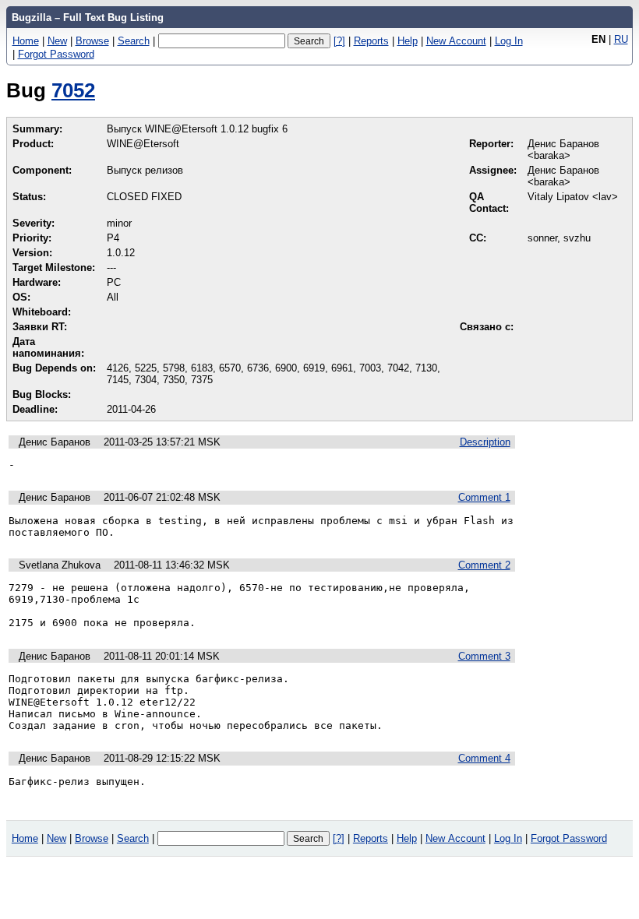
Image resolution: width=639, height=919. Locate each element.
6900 (286, 368)
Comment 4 (484, 758)
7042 (398, 368)
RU (621, 39)
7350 (174, 380)
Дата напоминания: (48, 347)
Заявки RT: (39, 327)
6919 (314, 368)
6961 (342, 368)
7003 (370, 368)
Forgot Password (56, 54)
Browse (92, 41)
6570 (230, 368)
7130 (426, 368)
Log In (509, 41)
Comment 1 (484, 497)
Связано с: (487, 327)
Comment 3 (484, 656)
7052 (73, 90)
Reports (371, 41)
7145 (118, 380)
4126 (118, 368)
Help (407, 41)
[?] (339, 41)
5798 (174, 368)
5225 (146, 368)
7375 (202, 380)
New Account (456, 41)
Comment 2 (484, 565)
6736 (258, 368)
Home (25, 41)
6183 (202, 368)
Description (485, 442)
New (57, 41)
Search (134, 41)
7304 (146, 380)
